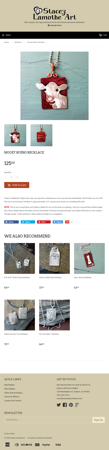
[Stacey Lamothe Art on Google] (77, 406)
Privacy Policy (9, 434)
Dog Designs (9, 385)
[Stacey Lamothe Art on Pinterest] (71, 406)
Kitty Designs (9, 389)
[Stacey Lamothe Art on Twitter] (59, 406)
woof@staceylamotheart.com (69, 399)
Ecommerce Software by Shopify (40, 438)
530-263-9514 (55, 26)
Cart (105, 35)
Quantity (7, 172)
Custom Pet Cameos (12, 401)
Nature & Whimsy (11, 397)
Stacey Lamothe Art (18, 438)
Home (6, 42)
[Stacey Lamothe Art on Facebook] (65, 406)
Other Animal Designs (13, 393)
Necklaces (18, 42)
